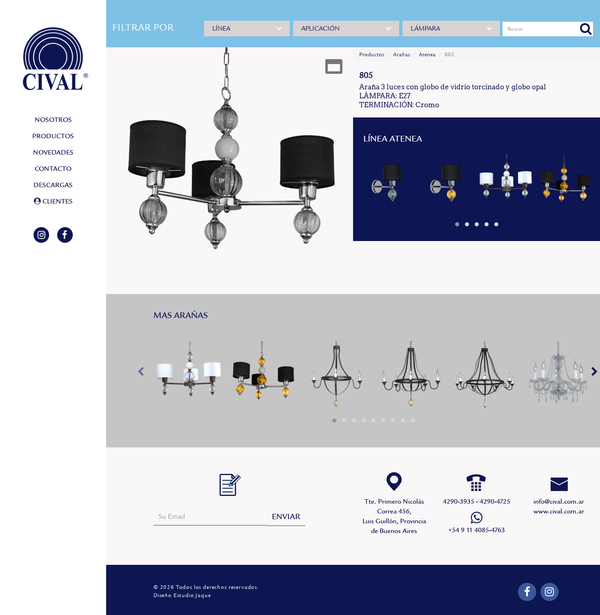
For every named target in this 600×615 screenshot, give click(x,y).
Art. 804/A (447, 183)
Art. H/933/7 (484, 377)
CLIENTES (57, 201)
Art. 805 (506, 183)
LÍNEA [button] (221, 28)
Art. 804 (388, 183)
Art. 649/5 (558, 377)
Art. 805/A (565, 183)
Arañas (401, 54)
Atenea (427, 54)
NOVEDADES (53, 152)
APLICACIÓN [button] (320, 28)
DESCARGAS (53, 185)
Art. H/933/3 (337, 377)
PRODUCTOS (53, 136)
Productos (371, 54)
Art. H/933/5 (411, 377)
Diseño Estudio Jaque (182, 595)
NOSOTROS (53, 120)
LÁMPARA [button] (425, 28)
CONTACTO (53, 169)
